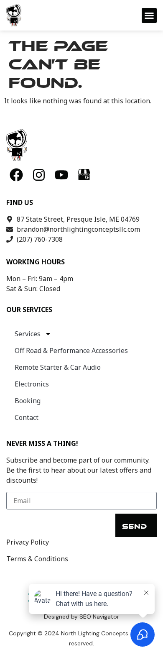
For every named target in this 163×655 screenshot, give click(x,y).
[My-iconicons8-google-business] (84, 175)
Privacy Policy (27, 542)
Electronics (32, 384)
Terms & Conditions (37, 558)
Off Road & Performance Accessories (71, 350)
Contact (26, 417)
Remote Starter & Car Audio (58, 367)
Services (28, 333)
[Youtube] (61, 175)
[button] (149, 15)
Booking (28, 400)
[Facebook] (16, 175)
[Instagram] (39, 175)
